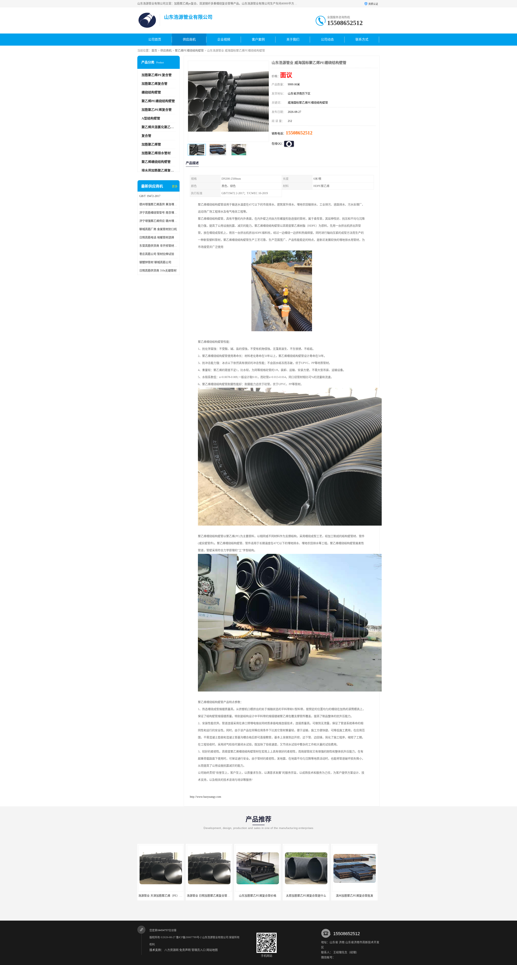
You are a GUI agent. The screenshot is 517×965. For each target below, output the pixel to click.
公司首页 (154, 39)
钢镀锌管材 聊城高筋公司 (155, 262)
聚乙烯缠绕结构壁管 (156, 161)
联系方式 (361, 39)
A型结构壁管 (151, 118)
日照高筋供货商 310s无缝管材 (158, 270)
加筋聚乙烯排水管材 (156, 153)
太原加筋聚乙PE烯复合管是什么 (251, 895)
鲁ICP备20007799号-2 (189, 937)
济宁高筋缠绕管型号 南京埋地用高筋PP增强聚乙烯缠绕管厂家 (158, 212)
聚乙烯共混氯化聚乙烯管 (159, 127)
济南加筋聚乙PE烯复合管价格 (347, 895)
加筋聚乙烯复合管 (154, 83)
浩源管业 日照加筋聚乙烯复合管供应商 (156, 895)
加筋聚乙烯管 (151, 144)
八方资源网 (171, 949)
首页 (154, 50)
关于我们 (292, 39)
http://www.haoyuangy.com (205, 796)
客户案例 (258, 39)
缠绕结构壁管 (151, 92)
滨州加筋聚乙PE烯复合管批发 (299, 895)
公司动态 (327, 39)
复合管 (146, 135)
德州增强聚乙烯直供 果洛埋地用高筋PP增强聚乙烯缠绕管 (158, 204)
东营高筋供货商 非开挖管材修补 (158, 245)
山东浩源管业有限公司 (215, 937)
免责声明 (185, 949)
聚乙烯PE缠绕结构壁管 (189, 50)
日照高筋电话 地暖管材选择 (156, 237)
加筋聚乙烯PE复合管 (157, 75)
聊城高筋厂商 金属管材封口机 (158, 229)
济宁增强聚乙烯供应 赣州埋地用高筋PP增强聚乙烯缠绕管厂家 (158, 220)
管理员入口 (198, 949)
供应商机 (189, 39)
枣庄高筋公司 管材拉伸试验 (156, 254)
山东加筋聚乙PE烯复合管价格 (202, 895)
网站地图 (212, 949)
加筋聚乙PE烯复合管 (157, 109)
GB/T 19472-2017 (149, 196)
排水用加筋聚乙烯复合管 (159, 170)
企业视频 (223, 39)
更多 (175, 186)
